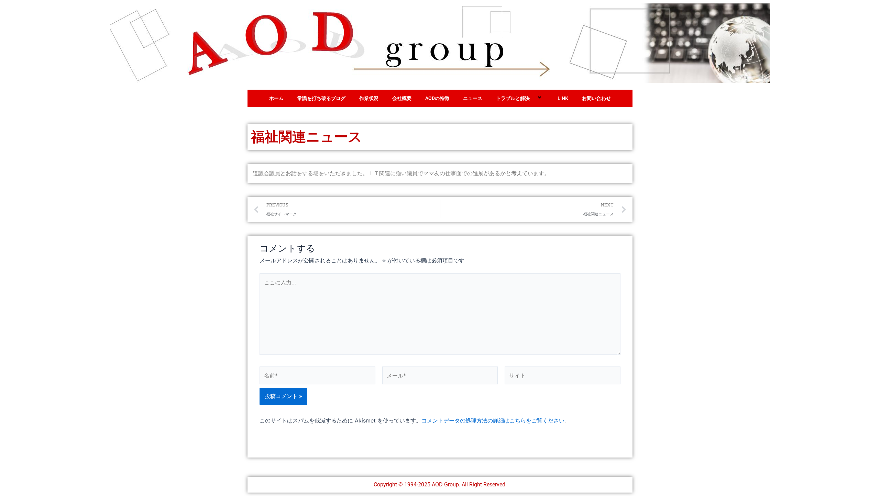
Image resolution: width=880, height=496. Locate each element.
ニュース (472, 98)
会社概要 (401, 98)
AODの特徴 (437, 98)
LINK (563, 98)
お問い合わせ (596, 98)
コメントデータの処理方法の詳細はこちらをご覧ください (492, 420)
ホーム (276, 98)
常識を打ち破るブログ (321, 98)
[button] (532, 98)
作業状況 (368, 98)
